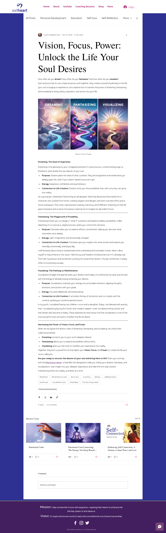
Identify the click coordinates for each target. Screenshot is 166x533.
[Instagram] (81, 522)
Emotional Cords (36, 447)
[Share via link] (57, 397)
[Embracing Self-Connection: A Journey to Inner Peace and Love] (122, 433)
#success (75, 377)
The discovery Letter (90, 382)
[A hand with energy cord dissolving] (43, 433)
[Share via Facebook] (39, 397)
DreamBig (74, 382)
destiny (97, 377)
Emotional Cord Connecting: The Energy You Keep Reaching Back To (82, 448)
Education (76, 18)
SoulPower (44, 382)
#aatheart (44, 377)
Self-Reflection (110, 18)
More (126, 18)
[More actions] (126, 34)
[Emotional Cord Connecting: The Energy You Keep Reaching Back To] (83, 433)
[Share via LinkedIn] (51, 397)
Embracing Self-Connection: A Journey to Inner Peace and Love (122, 448)
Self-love (92, 18)
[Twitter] (87, 522)
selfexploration (110, 377)
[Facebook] (75, 522)
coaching (86, 377)
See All (137, 418)
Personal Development (53, 18)
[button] (137, 18)
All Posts (30, 18)
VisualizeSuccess (59, 382)
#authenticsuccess (59, 377)
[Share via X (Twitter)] (45, 397)
